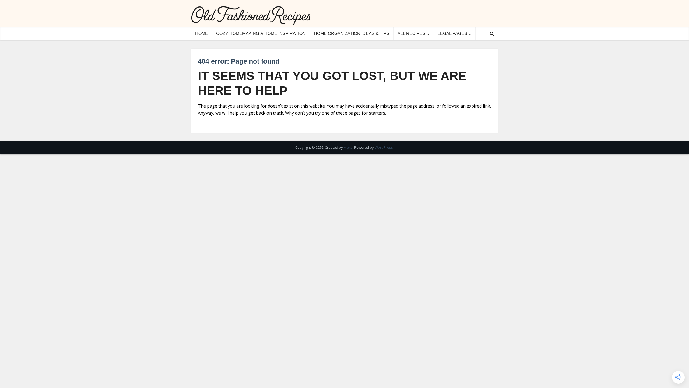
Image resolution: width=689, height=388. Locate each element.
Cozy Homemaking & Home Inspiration (261, 33)
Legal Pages (452, 33)
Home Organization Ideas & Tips (351, 33)
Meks (348, 147)
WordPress (384, 147)
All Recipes (412, 33)
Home (201, 33)
